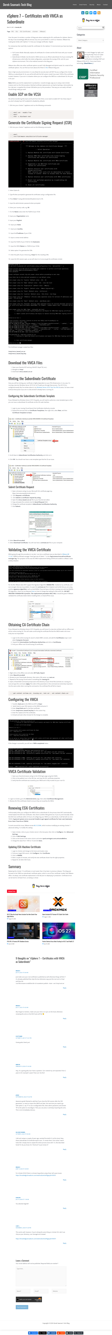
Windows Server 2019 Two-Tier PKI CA (48, 387)
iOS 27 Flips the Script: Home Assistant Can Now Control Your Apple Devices (22, 915)
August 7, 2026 (47, 917)
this (47, 67)
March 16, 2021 (10, 27)
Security (17, 27)
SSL (21, 27)
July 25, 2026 (11, 943)
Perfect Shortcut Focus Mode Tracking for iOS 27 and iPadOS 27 (58, 941)
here (33, 591)
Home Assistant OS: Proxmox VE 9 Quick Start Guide (55, 914)
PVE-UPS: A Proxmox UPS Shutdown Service (18, 941)
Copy (69, 112)
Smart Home (12, 910)
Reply (64, 988)
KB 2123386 (37, 825)
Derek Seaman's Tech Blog (17, 4)
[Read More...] (88, 63)
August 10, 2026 (12, 918)
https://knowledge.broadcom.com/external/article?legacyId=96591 (36, 1175)
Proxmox (11, 937)
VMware (42, 31)
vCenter (35, 31)
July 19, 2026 (47, 943)
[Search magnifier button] (103, 27)
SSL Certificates (25, 31)
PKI (12, 31)
